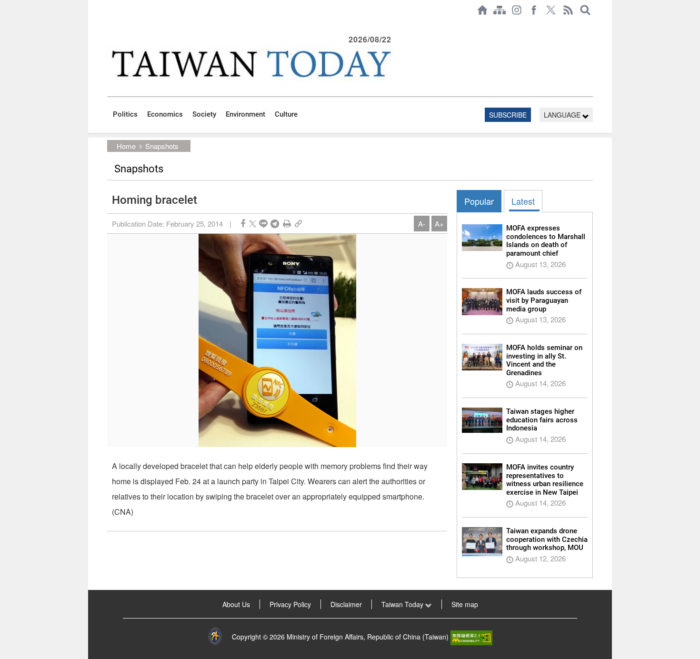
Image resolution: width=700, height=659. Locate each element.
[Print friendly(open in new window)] (286, 224)
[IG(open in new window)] (516, 10)
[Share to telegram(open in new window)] (274, 224)
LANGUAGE (563, 115)
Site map (464, 604)
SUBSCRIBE (508, 115)
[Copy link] (298, 224)
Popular (479, 201)
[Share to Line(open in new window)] (263, 224)
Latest (523, 201)
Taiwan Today (403, 604)
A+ (439, 224)
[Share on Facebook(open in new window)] (243, 224)
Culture (286, 114)
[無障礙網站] (471, 636)
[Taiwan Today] (250, 63)
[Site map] (499, 10)
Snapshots (162, 146)
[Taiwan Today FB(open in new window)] (533, 10)
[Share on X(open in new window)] (253, 224)
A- (421, 224)
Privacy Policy (290, 604)
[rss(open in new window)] (568, 10)
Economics (165, 114)
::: (110, 25)
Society (204, 114)
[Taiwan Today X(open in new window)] (551, 10)
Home (126, 146)
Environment (245, 114)
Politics (125, 114)
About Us (236, 604)
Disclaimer (346, 604)
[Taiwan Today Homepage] (482, 10)
